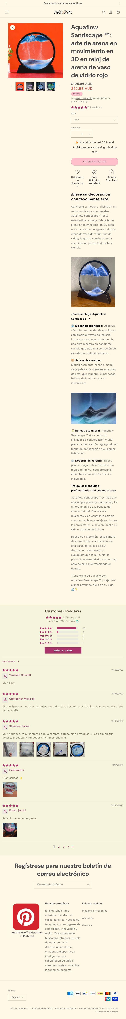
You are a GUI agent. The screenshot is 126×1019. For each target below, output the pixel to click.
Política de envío (110, 1008)
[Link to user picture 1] (9, 749)
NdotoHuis (23, 1008)
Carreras (87, 925)
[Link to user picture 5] (77, 749)
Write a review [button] (63, 650)
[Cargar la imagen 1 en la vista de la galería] (20, 86)
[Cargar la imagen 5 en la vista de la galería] (40, 86)
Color (74, 113)
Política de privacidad (65, 1008)
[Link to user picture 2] (26, 749)
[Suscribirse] (88, 884)
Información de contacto (106, 1012)
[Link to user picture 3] (43, 749)
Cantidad (76, 127)
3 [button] (64, 846)
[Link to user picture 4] (60, 749)
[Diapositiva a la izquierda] (11, 86)
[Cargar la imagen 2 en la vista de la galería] (30, 86)
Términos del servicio (89, 1008)
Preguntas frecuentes (94, 910)
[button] (6, 12)
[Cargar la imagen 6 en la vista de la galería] (50, 86)
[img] (10, 670)
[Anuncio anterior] (6, 3)
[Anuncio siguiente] (119, 3)
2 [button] (59, 846)
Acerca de (88, 918)
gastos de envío (83, 98)
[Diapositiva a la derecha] (59, 86)
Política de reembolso (42, 1008)
